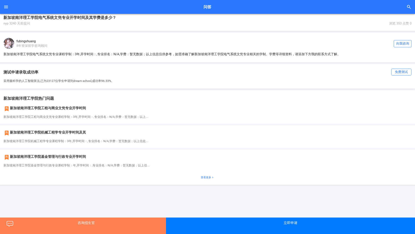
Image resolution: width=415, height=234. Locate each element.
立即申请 (290, 223)
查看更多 (207, 177)
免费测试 (401, 72)
